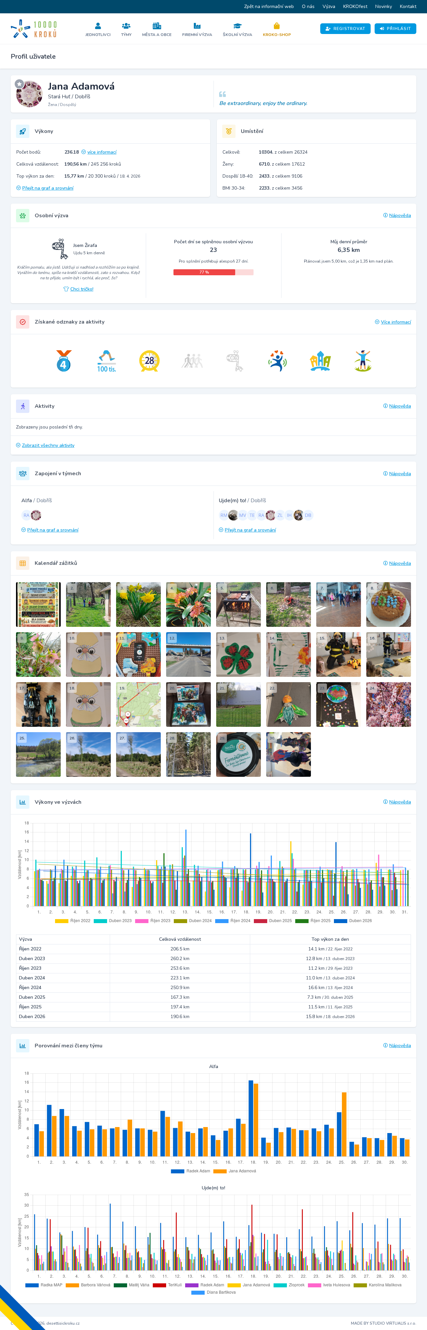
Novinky (383, 6)
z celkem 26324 (283, 152)
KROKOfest (355, 6)
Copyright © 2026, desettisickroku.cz (45, 1323)
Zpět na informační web (269, 6)
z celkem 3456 (280, 188)
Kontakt (408, 6)
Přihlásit (399, 28)
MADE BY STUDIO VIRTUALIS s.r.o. (383, 1323)
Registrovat (349, 28)
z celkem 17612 (282, 164)
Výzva (329, 6)
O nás (308, 6)
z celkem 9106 (280, 176)
